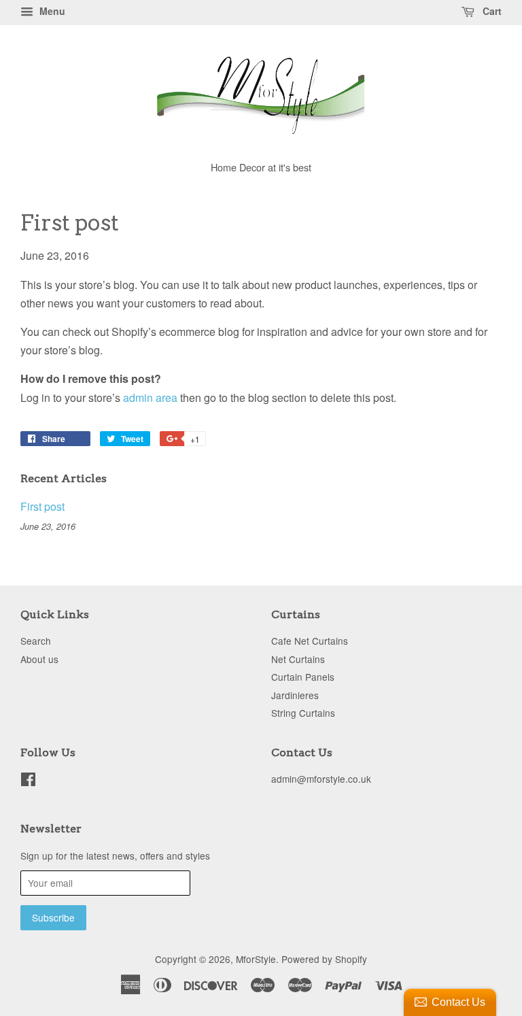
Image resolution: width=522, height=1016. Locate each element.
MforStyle (256, 959)
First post (42, 506)
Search (35, 640)
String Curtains (303, 712)
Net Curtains (298, 659)
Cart (491, 11)
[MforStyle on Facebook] (28, 781)
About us (39, 659)
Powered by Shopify (324, 959)
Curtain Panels (302, 676)
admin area (150, 397)
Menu (51, 11)
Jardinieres (295, 695)
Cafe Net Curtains (309, 640)
